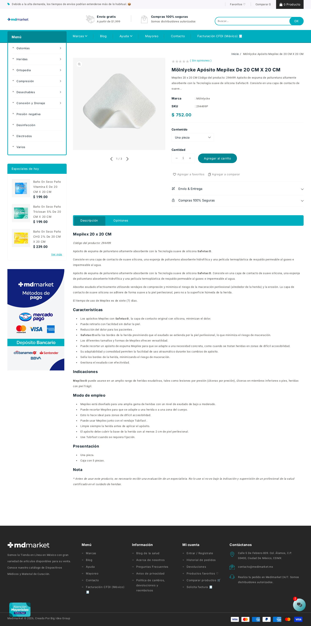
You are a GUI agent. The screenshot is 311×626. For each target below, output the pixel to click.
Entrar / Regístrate (200, 553)
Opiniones (120, 220)
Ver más (56, 254)
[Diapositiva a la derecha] (126, 159)
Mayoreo (92, 573)
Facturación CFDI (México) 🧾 (105, 589)
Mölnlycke (203, 98)
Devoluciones (196, 566)
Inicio (235, 54)
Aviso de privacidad (150, 573)
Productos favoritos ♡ (203, 573)
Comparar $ (263, 4)
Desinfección (26, 125)
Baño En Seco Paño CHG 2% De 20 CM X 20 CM (47, 236)
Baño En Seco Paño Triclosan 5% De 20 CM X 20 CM (47, 211)
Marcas (79, 36)
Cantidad (178, 149)
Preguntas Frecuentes (152, 566)
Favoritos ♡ (238, 4)
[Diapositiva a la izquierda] (111, 159)
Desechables (26, 92)
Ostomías (23, 48)
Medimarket (15, 618)
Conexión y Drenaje (31, 103)
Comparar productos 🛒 (204, 580)
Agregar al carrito (217, 158)
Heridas (22, 59)
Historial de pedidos (201, 560)
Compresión (25, 81)
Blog (89, 560)
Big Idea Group (60, 618)
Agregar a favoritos (191, 174)
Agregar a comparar (226, 174)
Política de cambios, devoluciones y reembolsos (150, 585)
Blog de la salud (148, 553)
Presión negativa (29, 114)
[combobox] (259, 21)
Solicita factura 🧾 (200, 587)
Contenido (180, 129)
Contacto (92, 580)
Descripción (89, 220)
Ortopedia (24, 70)
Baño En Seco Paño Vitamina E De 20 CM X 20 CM (47, 186)
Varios (21, 147)
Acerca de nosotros (150, 560)
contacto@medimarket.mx (255, 566)
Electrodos (24, 136)
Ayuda (125, 36)
